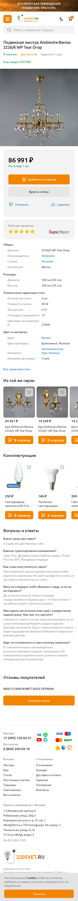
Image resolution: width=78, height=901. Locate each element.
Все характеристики (17, 369)
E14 (44, 309)
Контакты (42, 790)
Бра (5, 770)
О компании (44, 765)
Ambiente (48, 255)
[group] (39, 107)
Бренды (41, 770)
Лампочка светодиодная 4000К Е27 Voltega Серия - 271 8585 (50, 504)
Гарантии (42, 780)
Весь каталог (12, 795)
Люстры (8, 765)
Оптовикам (43, 785)
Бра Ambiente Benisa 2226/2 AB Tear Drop (19, 428)
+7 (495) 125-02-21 (17, 737)
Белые (46, 337)
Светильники (12, 790)
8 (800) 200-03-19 (16, 748)
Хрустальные (50, 352)
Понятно (39, 894)
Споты (7, 775)
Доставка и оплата (48, 775)
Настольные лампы (16, 780)
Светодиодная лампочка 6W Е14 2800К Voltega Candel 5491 (17, 504)
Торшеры (9, 785)
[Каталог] (7, 19)
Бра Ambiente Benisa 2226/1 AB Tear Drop (52, 428)
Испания (47, 261)
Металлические (52, 349)
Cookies (31, 878)
